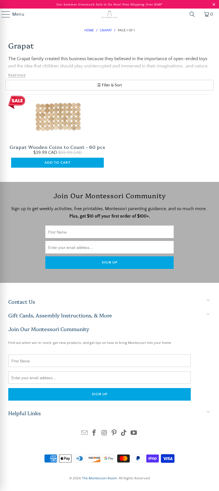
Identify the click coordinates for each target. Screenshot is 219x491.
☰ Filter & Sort (109, 85)
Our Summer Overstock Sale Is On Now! (89, 4)
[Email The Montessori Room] (84, 433)
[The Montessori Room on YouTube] (134, 433)
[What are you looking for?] (192, 14)
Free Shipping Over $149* (143, 4)
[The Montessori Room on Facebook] (94, 433)
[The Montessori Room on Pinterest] (114, 433)
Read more (17, 75)
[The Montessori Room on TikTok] (124, 433)
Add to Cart (57, 163)
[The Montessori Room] (109, 14)
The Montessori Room (99, 478)
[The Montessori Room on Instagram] (104, 433)
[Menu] (3, 14)
